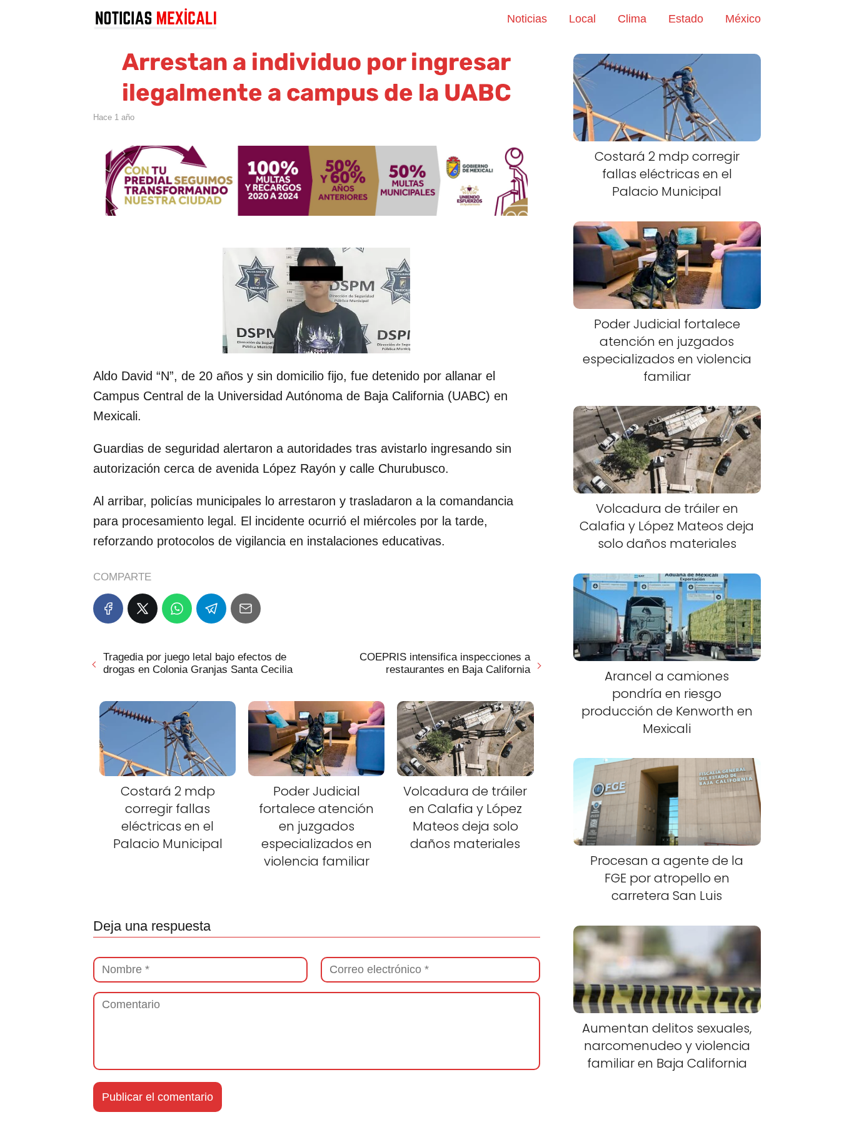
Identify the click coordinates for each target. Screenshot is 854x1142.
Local (582, 19)
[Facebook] (108, 609)
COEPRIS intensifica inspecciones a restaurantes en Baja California (444, 663)
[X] (143, 609)
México (743, 19)
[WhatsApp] (177, 609)
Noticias (527, 19)
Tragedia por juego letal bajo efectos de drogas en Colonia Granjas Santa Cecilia (198, 663)
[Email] (246, 609)
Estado (685, 19)
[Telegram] (211, 609)
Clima (632, 19)
